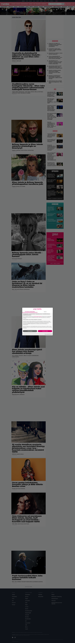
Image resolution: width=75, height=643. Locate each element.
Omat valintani (30, 331)
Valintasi (45, 311)
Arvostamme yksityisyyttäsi (30, 311)
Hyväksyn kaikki (45, 331)
